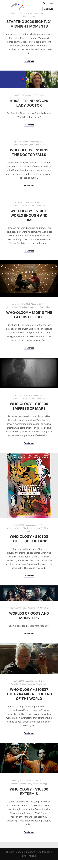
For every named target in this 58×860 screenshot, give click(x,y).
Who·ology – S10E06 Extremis (29, 791)
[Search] (44, 3)
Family (27, 205)
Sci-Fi (32, 145)
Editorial (26, 16)
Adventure (11, 528)
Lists (33, 16)
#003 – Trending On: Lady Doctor (29, 103)
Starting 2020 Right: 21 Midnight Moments (29, 23)
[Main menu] (51, 3)
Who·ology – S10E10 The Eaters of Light (29, 314)
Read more (29, 61)
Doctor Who (18, 145)
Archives (48, 9)
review (26, 145)
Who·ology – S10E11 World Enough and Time (29, 215)
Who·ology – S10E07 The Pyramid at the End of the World (29, 694)
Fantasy (36, 528)
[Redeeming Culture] (18, 6)
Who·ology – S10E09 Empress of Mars (29, 406)
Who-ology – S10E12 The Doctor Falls (29, 152)
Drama (21, 205)
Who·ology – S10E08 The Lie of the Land (29, 538)
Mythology (44, 608)
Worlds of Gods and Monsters (29, 615)
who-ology (40, 145)
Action (15, 205)
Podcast (40, 95)
